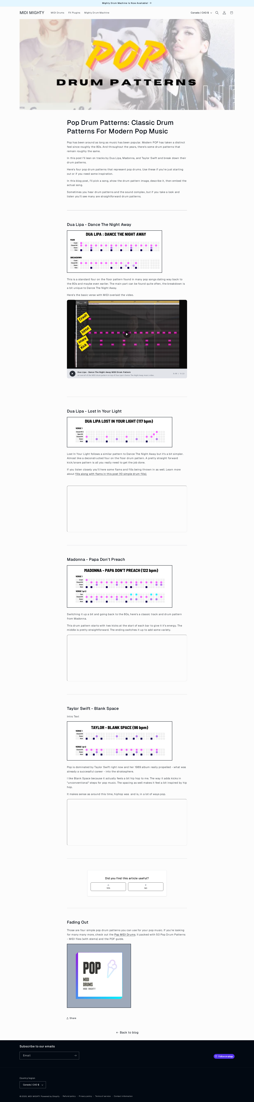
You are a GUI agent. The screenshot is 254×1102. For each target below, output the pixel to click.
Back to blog (129, 1032)
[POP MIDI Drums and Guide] (99, 1007)
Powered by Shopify (50, 1096)
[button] (217, 12)
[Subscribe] (75, 1055)
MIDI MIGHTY (34, 1096)
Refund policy (69, 1096)
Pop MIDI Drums (124, 934)
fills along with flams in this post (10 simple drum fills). (111, 474)
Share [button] (73, 1018)
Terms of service (103, 1096)
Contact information (123, 1096)
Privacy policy (85, 1096)
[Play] (72, 374)
